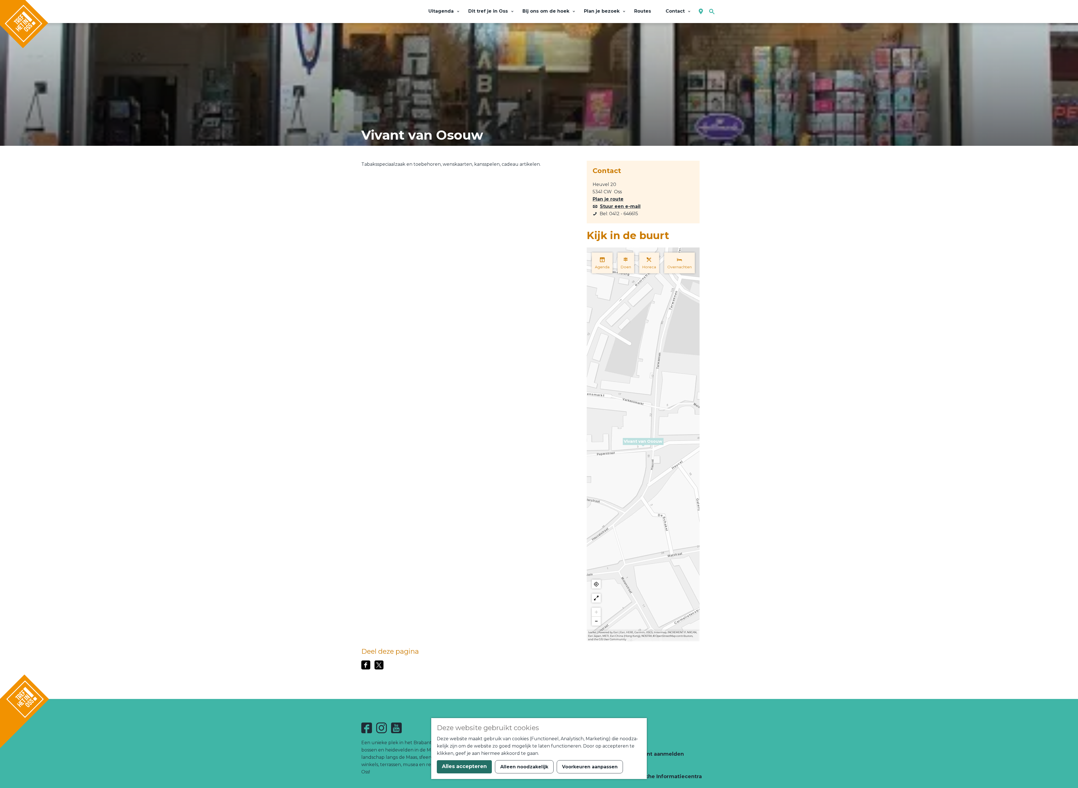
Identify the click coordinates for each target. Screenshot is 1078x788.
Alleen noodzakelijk (524, 766)
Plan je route (608, 199)
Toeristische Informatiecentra (661, 776)
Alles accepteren (464, 766)
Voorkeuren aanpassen (590, 766)
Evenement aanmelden (652, 754)
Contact (631, 743)
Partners (632, 765)
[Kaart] (700, 11)
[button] (643, 444)
